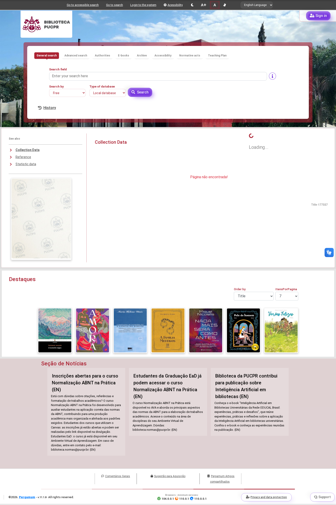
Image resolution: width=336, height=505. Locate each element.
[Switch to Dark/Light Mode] (192, 5)
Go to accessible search (83, 5)
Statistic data (26, 164)
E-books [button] (123, 55)
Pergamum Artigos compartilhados (222, 479)
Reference (23, 157)
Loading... (258, 147)
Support (324, 497)
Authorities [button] (102, 55)
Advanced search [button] (75, 55)
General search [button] (47, 55)
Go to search (114, 5)
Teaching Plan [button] (217, 55)
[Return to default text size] (215, 5)
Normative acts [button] (189, 55)
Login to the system (143, 5)
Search (143, 92)
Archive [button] (142, 55)
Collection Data (28, 150)
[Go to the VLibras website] (224, 5)
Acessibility (175, 5)
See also (14, 138)
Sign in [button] (321, 15)
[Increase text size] (203, 5)
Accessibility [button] (163, 55)
